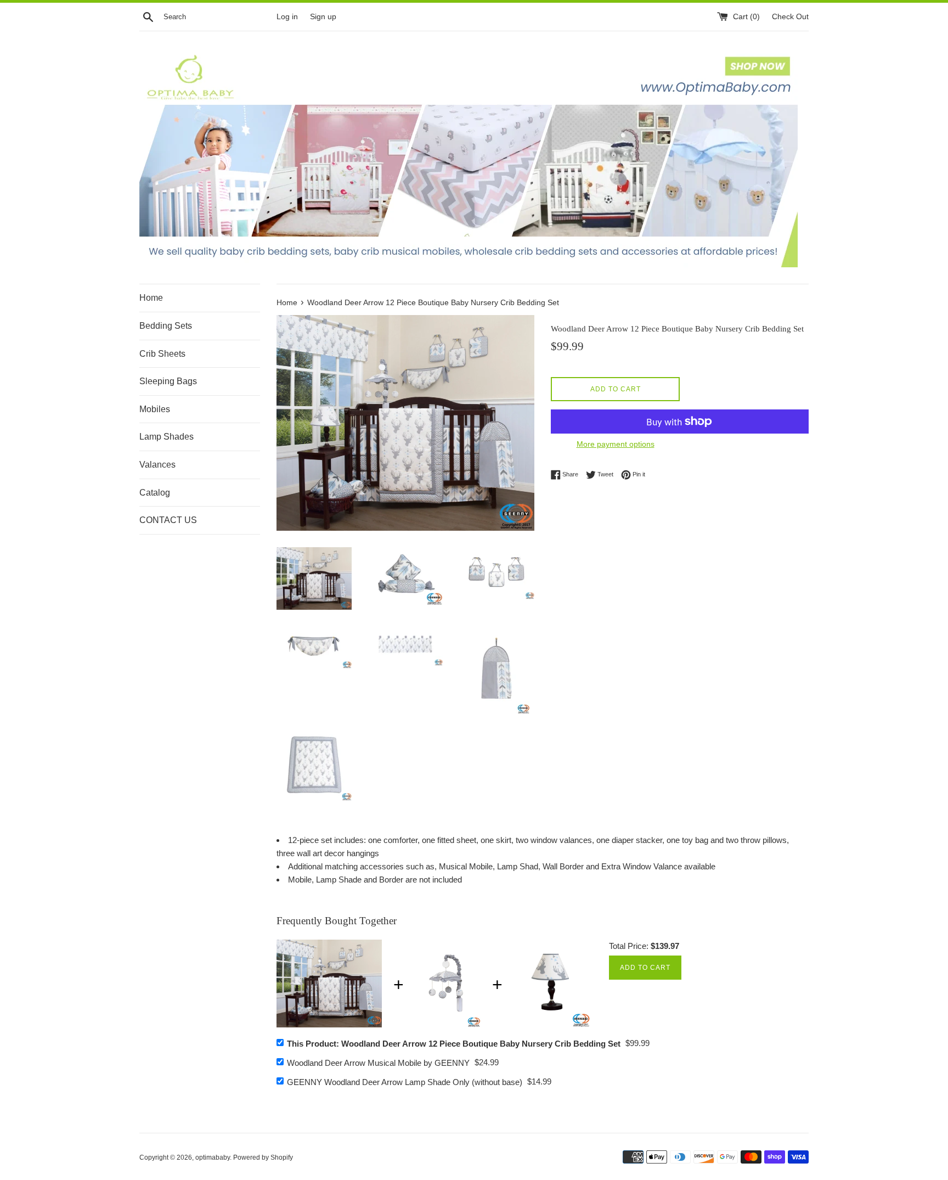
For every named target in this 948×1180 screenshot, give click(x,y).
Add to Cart (645, 967)
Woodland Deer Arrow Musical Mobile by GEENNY (378, 1062)
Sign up (323, 17)
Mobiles (154, 409)
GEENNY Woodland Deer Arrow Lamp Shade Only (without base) (404, 1082)
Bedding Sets (165, 325)
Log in (287, 17)
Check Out (790, 17)
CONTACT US (168, 520)
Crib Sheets (162, 353)
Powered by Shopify (263, 1157)
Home (151, 297)
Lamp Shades (166, 436)
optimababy (212, 1157)
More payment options (615, 444)
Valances (157, 464)
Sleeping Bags (168, 381)
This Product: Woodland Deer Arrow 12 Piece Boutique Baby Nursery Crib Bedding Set (453, 1043)
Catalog (154, 492)
